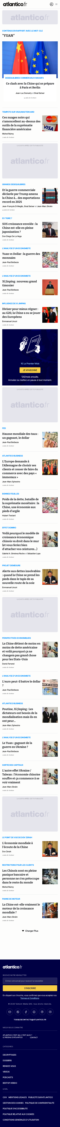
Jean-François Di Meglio (12, 206)
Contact (34, 1037)
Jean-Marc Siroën (44, 206)
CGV (5, 1097)
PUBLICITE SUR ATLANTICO (40, 1097)
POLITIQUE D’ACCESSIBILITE (15, 1108)
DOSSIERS (7, 1060)
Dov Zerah (6, 851)
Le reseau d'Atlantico (13, 1037)
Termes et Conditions (29, 998)
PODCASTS (8, 1077)
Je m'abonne (30, 370)
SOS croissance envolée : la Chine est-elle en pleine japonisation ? (20, 227)
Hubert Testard (8, 515)
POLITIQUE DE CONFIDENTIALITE (39, 1103)
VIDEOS (6, 1071)
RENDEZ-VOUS (9, 1066)
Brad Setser (39, 93)
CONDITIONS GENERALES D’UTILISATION (21, 1120)
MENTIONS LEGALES (18, 1097)
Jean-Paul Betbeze (10, 262)
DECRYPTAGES (9, 1055)
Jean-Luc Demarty (24, 93)
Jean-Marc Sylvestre (11, 481)
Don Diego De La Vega (11, 236)
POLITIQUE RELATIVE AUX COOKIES (18, 1114)
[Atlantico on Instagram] (42, 1012)
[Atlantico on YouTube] (50, 1012)
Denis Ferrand (8, 664)
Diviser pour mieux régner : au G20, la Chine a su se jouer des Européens (21, 313)
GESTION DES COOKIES (13, 1103)
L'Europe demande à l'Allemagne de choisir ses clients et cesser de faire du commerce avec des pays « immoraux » (20, 469)
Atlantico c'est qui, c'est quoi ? (17, 1035)
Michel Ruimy (8, 133)
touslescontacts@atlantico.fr (30, 1020)
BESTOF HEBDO (10, 1083)
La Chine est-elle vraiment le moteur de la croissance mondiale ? (21, 908)
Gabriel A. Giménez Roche (13, 553)
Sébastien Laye (33, 553)
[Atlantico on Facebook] (26, 1012)
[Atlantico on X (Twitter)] (18, 1012)
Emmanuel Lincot (9, 321)
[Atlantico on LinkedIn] (34, 1012)
